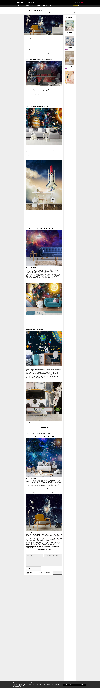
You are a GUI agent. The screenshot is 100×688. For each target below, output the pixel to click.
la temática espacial (44, 427)
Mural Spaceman (33, 87)
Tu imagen (33, 5)
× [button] (98, 682)
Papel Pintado (26, 5)
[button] (37, 686)
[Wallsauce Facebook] (72, 13)
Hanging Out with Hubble (36, 422)
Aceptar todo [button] (68, 684)
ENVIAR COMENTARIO (57, 572)
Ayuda (51, 5)
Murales (19, 5)
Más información (21, 685)
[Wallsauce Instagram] (68, 13)
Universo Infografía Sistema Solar (36, 367)
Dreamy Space (33, 478)
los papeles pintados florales (41, 270)
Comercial (39, 5)
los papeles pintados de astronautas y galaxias (47, 214)
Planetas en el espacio (34, 316)
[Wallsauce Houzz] (70, 13)
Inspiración (45, 5)
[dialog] (50, 684)
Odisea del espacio (34, 146)
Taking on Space (33, 532)
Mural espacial (33, 267)
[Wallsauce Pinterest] (66, 13)
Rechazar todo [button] (80, 684)
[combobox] (97, 682)
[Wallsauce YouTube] (74, 13)
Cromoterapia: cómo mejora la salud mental (73, 47)
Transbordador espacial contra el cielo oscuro (39, 212)
